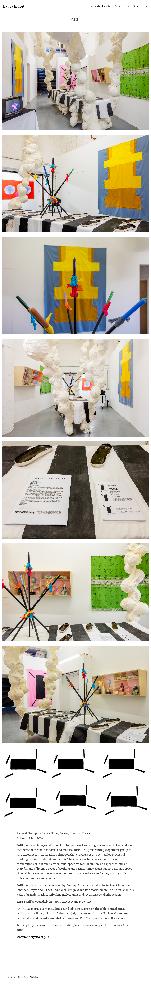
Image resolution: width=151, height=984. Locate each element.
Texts (135, 6)
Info (145, 6)
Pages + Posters (121, 6)
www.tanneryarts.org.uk (33, 936)
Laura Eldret (14, 6)
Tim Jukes (34, 977)
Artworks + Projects (100, 6)
